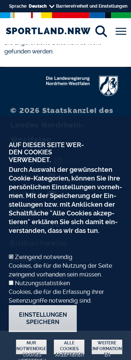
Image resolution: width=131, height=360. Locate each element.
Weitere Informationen (107, 347)
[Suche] (101, 31)
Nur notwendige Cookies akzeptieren (31, 347)
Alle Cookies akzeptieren (69, 347)
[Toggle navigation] (121, 31)
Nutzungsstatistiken (42, 283)
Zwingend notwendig (43, 257)
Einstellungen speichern (43, 318)
